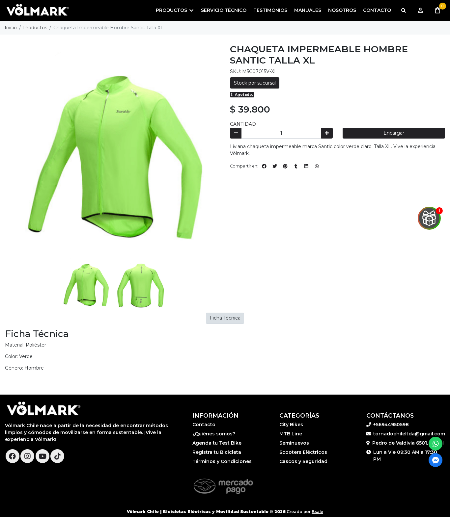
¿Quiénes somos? (213, 434)
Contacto (377, 10)
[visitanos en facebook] (12, 456)
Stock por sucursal (255, 83)
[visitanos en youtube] (42, 456)
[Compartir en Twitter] (274, 166)
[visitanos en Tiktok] (57, 456)
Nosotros (342, 10)
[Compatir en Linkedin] (306, 166)
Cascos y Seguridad (303, 461)
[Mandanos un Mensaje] (435, 460)
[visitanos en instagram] (27, 456)
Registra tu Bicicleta (216, 452)
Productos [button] (171, 10)
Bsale (317, 511)
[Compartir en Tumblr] (295, 166)
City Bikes (291, 424)
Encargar (393, 133)
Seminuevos (294, 443)
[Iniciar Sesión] (420, 10)
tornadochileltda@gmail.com (409, 434)
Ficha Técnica (225, 318)
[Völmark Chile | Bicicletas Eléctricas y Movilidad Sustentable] (38, 10)
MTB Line (290, 434)
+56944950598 (391, 424)
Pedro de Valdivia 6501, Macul (408, 443)
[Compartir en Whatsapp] (317, 166)
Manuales (307, 10)
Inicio (11, 28)
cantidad (243, 124)
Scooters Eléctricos (303, 452)
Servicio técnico (223, 10)
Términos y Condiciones (222, 461)
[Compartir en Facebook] (264, 166)
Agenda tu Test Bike (216, 443)
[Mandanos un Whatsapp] (435, 444)
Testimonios (270, 10)
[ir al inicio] (44, 409)
